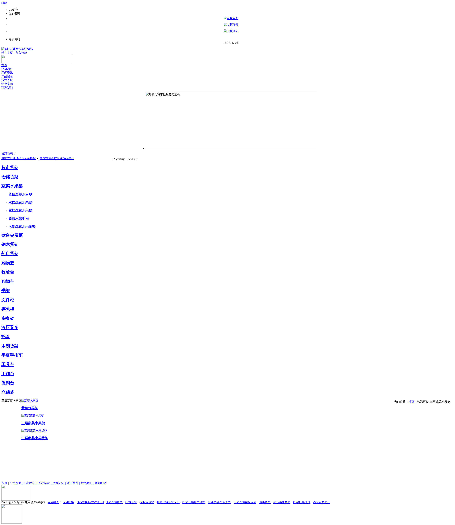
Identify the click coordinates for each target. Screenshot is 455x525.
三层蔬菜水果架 (20, 210)
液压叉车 (9, 327)
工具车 (7, 364)
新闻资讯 (7, 72)
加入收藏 (21, 52)
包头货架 (265, 502)
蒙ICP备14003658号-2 (90, 502)
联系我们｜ (88, 483)
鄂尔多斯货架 (281, 502)
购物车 (7, 281)
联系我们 (7, 87)
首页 (4, 65)
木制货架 (9, 346)
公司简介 (7, 68)
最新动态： (8, 153)
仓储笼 (7, 392)
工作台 (7, 373)
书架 (5, 290)
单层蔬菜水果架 (20, 195)
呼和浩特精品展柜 (245, 502)
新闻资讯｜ (31, 483)
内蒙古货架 (147, 502)
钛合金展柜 (12, 235)
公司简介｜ (17, 483)
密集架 (7, 318)
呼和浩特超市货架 (193, 502)
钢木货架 (9, 244)
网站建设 (53, 502)
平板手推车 (12, 355)
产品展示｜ (45, 483)
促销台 (7, 383)
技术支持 (7, 80)
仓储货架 (9, 176)
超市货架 (9, 167)
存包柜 (7, 309)
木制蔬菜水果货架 (22, 226)
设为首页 (7, 52)
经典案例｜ (74, 483)
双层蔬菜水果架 (20, 202)
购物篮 (7, 263)
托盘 (5, 336)
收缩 (4, 3)
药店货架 (9, 253)
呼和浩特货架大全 (168, 502)
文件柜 (7, 300)
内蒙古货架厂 (321, 502)
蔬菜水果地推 (19, 218)
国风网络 (68, 502)
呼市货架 (131, 502)
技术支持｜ (60, 483)
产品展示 (7, 76)
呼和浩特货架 (114, 502)
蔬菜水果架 (12, 186)
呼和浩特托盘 (301, 502)
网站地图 (101, 483)
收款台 (7, 272)
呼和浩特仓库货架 (219, 502)
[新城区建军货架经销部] (17, 49)
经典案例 (7, 83)
